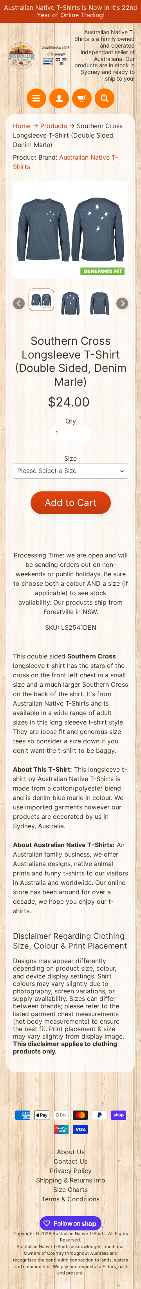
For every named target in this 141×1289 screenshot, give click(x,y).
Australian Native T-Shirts (79, 1233)
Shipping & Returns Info (70, 1180)
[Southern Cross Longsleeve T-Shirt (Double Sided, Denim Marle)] (41, 300)
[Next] (122, 303)
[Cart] (82, 98)
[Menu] (36, 98)
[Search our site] (104, 98)
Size (70, 458)
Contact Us (70, 1161)
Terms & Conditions (70, 1199)
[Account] (59, 98)
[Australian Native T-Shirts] (38, 55)
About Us (71, 1152)
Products (53, 126)
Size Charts (70, 1189)
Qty (70, 421)
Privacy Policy (71, 1171)
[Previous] (19, 303)
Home (22, 126)
